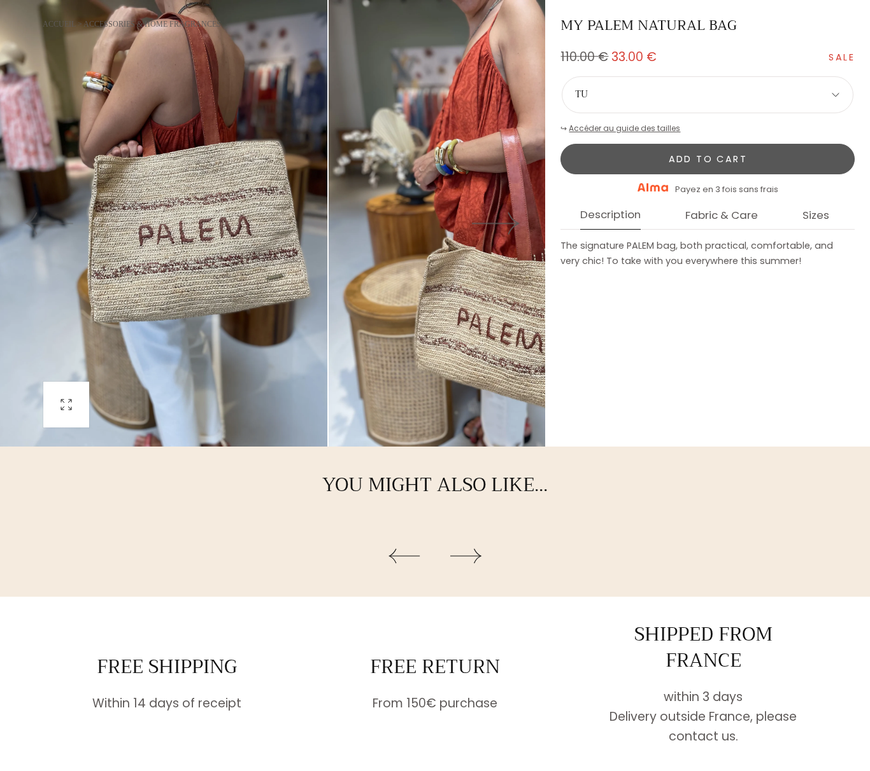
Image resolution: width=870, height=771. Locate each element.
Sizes (815, 216)
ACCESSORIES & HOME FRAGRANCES (152, 24)
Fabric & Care (721, 216)
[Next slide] (496, 222)
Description (610, 215)
